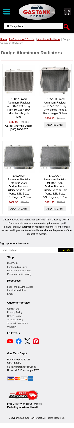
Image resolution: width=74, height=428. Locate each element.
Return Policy (14, 316)
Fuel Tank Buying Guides (20, 287)
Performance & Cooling (19, 274)
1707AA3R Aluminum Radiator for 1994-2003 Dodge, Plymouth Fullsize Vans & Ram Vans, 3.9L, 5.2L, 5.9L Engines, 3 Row (55, 186)
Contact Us (13, 309)
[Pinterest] (36, 341)
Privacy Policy (14, 312)
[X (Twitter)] (27, 341)
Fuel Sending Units (17, 267)
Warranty (12, 326)
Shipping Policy (15, 319)
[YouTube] (10, 341)
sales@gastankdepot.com (21, 366)
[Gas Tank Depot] (37, 11)
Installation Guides (17, 290)
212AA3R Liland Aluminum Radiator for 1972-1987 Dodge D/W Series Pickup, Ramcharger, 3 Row (55, 106)
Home (3, 39)
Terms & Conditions (17, 323)
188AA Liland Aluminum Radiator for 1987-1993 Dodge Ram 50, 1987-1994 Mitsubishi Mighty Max (19, 107)
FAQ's (10, 294)
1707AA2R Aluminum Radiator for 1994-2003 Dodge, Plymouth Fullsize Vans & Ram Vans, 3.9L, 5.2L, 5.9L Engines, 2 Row (19, 186)
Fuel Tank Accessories (19, 270)
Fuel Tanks (13, 263)
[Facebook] (19, 341)
